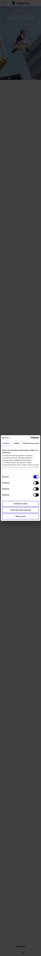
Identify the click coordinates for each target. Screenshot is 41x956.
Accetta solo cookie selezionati (20, 510)
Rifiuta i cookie (20, 516)
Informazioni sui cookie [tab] (31, 443)
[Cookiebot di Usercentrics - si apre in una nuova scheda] (30, 438)
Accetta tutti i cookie (20, 504)
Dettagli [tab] (16, 443)
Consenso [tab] (6, 443)
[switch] (36, 482)
